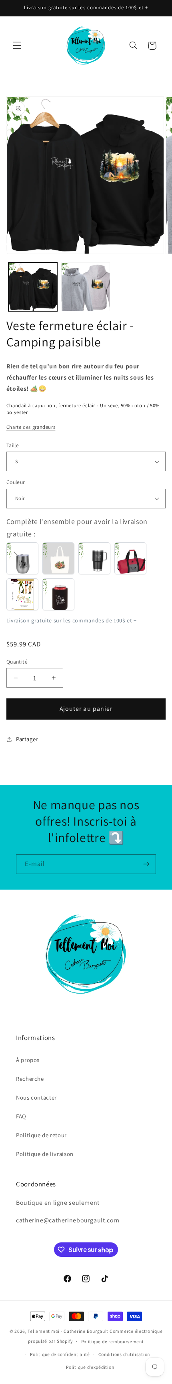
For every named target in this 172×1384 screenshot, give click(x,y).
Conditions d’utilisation (124, 1354)
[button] (17, 45)
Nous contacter (36, 1097)
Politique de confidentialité (60, 1354)
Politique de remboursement (112, 1341)
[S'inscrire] (146, 864)
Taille (12, 445)
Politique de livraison (45, 1154)
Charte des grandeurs (31, 427)
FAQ (21, 1116)
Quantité (17, 661)
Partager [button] (27, 739)
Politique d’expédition (90, 1367)
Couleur (15, 482)
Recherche (30, 1078)
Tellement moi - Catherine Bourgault (68, 1331)
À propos (28, 1060)
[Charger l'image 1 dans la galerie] (32, 286)
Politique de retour (41, 1135)
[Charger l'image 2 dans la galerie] (85, 286)
